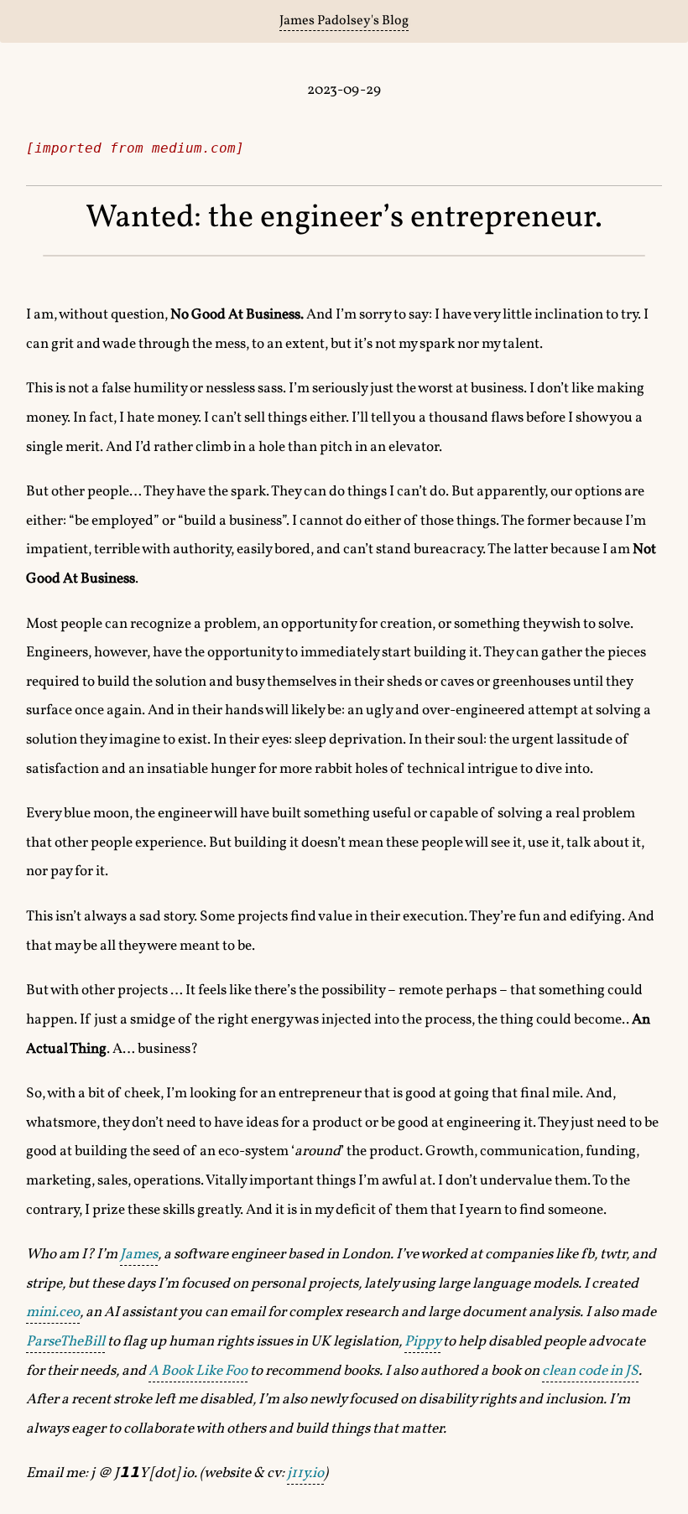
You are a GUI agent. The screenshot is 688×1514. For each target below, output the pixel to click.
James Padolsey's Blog (344, 21)
